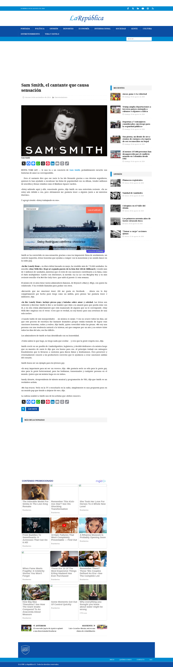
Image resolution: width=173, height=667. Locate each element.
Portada (25, 29)
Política (39, 29)
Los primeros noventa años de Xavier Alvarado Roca (136, 219)
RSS (151, 660)
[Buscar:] (139, 39)
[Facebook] (128, 8)
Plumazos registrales (132, 180)
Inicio (112, 660)
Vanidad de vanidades (132, 193)
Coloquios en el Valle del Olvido (133, 207)
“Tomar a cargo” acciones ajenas (134, 232)
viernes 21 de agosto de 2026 (134, 236)
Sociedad (121, 29)
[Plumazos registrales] (115, 183)
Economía (84, 29)
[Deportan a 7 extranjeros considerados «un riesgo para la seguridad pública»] (115, 124)
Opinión (54, 29)
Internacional (102, 29)
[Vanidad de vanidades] (115, 195)
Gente (134, 29)
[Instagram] (148, 8)
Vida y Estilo (52, 34)
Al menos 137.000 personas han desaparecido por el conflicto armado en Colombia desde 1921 (136, 155)
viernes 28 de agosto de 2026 (134, 183)
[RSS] (152, 8)
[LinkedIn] (138, 8)
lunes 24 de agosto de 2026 (133, 224)
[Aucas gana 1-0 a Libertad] (115, 96)
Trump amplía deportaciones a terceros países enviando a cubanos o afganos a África (136, 109)
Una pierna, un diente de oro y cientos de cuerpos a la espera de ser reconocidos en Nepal (136, 138)
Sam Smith (32, 409)
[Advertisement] (86, 60)
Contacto (141, 660)
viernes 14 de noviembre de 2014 (38, 97)
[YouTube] (143, 8)
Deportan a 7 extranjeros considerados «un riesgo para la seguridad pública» (136, 124)
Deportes (68, 29)
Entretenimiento (30, 34)
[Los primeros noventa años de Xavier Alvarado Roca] (115, 221)
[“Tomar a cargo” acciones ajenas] (115, 234)
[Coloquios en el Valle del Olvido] (115, 208)
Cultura (147, 29)
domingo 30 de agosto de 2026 (134, 97)
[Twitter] (133, 8)
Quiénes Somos (125, 660)
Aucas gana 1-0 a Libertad (134, 94)
